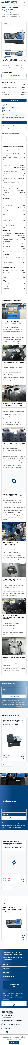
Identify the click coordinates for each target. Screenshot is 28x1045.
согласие (4, 704)
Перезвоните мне (14, 696)
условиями (19, 706)
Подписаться (14, 818)
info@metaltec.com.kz (7, 1018)
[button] (3, 53)
